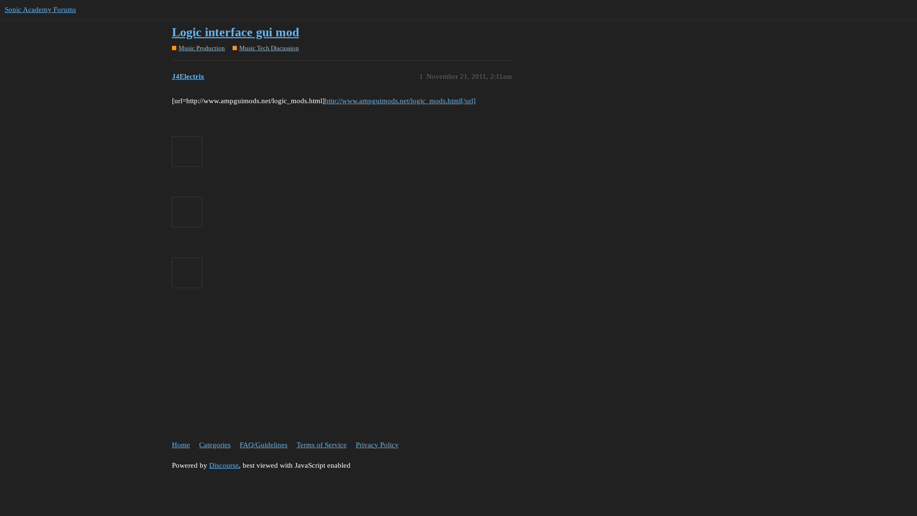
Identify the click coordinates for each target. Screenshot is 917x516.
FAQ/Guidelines (264, 445)
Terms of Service (322, 445)
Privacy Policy (377, 445)
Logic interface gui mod (235, 32)
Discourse (224, 465)
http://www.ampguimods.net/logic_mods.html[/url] (400, 101)
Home (181, 445)
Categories (215, 445)
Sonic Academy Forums (40, 9)
